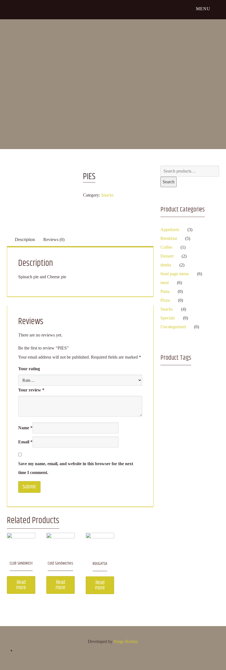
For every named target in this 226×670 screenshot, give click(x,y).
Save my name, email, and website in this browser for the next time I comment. (75, 468)
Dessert (166, 256)
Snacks (107, 195)
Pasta (165, 291)
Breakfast (168, 238)
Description (25, 239)
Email (25, 441)
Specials (167, 318)
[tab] (25, 239)
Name (25, 427)
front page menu (174, 273)
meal (164, 282)
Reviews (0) (53, 239)
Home (107, 66)
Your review (31, 390)
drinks (165, 265)
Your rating (29, 368)
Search (168, 181)
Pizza (165, 300)
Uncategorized (173, 326)
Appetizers (169, 229)
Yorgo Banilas (125, 641)
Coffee (166, 247)
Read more (21, 585)
